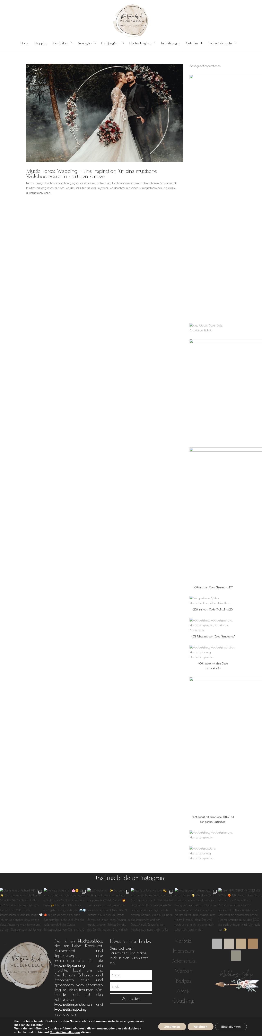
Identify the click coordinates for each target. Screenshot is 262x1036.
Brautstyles (85, 43)
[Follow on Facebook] (229, 944)
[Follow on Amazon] (217, 944)
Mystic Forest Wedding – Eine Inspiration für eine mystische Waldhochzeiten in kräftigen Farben (91, 173)
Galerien (192, 43)
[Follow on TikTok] (241, 944)
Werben (183, 971)
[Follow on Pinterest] (236, 955)
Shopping (40, 43)
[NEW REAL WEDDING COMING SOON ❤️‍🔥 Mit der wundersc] (240, 910)
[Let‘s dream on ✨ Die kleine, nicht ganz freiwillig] (109, 910)
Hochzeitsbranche (220, 43)
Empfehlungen (171, 43)
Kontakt (183, 941)
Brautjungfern (110, 43)
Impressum (183, 951)
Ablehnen (200, 1026)
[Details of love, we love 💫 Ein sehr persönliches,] (153, 910)
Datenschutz (183, 961)
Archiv (183, 991)
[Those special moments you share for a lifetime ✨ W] (196, 910)
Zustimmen (172, 1026)
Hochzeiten (60, 43)
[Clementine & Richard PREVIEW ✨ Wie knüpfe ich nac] (22, 910)
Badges (183, 981)
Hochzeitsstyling (140, 43)
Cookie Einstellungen (65, 1032)
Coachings (183, 1001)
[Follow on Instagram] (253, 944)
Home (25, 43)
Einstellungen (231, 1026)
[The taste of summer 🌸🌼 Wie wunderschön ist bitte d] (65, 910)
